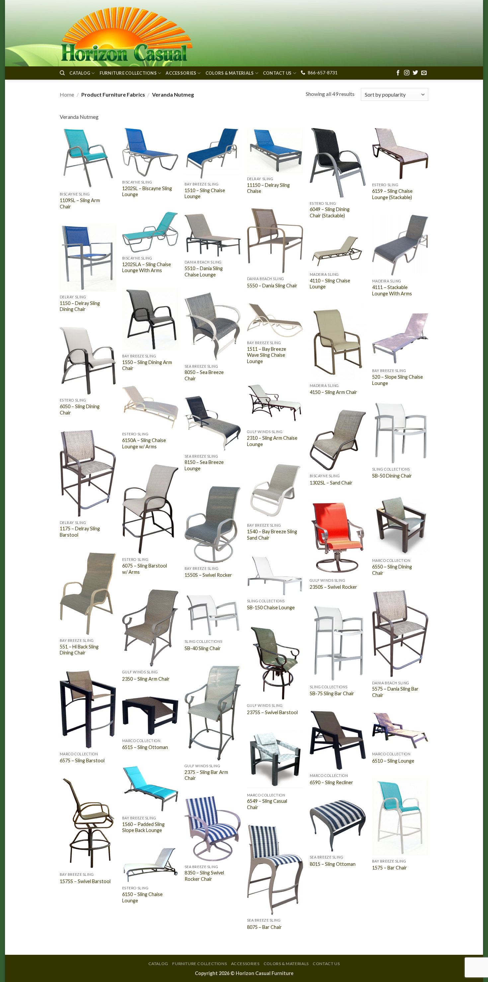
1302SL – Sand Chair (331, 483)
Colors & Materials (229, 73)
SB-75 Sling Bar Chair (332, 693)
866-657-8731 (323, 72)
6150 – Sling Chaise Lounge (142, 897)
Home (67, 94)
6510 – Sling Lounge (393, 761)
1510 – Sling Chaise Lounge (205, 193)
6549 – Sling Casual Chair (267, 804)
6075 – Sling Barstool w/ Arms (144, 569)
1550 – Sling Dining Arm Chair (147, 365)
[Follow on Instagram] (406, 73)
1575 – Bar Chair (389, 867)
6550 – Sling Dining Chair (392, 570)
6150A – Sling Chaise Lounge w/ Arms (144, 443)
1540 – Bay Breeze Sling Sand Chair (272, 535)
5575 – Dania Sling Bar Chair (395, 692)
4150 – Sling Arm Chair (333, 392)
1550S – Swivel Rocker (208, 575)
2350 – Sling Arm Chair (146, 679)
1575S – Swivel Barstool (85, 881)
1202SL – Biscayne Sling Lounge (147, 191)
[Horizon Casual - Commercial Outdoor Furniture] (126, 33)
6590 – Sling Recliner (331, 782)
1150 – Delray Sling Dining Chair (80, 306)
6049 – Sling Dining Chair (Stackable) (330, 212)
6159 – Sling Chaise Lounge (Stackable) (392, 194)
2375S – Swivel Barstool (272, 712)
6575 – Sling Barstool (82, 760)
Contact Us (277, 73)
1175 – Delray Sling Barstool (80, 532)
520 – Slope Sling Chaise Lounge (397, 380)
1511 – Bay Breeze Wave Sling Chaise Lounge (266, 355)
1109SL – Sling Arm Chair (80, 203)
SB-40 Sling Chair (203, 648)
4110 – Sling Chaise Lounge (330, 284)
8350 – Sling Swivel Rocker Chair (204, 876)
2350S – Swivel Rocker (333, 587)
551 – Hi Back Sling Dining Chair (79, 650)
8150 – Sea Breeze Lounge (204, 465)
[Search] (62, 73)
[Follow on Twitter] (415, 73)
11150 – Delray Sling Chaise (268, 188)
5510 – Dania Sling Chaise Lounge (204, 271)
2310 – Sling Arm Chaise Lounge (272, 441)
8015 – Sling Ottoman (333, 864)
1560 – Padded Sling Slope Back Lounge (143, 827)
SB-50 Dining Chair (392, 476)
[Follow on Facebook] (398, 73)
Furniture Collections (128, 73)
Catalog (79, 73)
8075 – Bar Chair (264, 927)
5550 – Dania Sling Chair (272, 285)
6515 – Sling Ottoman (145, 747)
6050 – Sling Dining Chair (80, 409)
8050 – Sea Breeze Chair (204, 375)
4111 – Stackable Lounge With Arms (392, 290)
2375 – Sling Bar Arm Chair (206, 775)
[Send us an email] (424, 73)
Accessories (181, 73)
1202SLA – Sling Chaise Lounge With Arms (146, 267)
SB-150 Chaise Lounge (271, 607)
